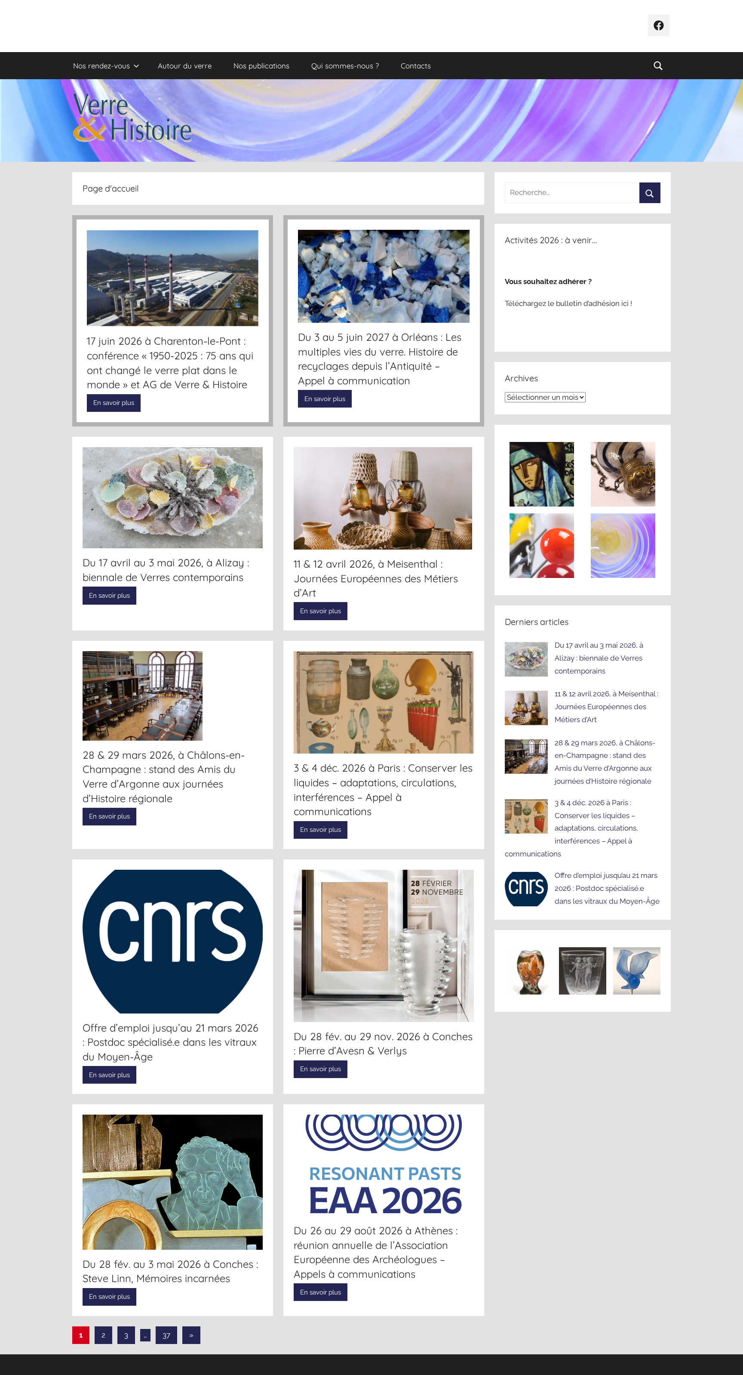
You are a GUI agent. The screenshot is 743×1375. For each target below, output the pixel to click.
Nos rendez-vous (101, 65)
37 (166, 1335)
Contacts (416, 65)
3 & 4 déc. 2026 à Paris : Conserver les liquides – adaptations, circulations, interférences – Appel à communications (571, 828)
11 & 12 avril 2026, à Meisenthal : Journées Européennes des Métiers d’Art (376, 578)
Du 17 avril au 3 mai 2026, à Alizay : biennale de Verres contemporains (599, 658)
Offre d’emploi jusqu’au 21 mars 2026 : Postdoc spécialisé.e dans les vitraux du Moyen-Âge (170, 1042)
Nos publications (261, 65)
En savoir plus (113, 403)
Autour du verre (185, 65)
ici (625, 303)
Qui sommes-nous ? (345, 65)
